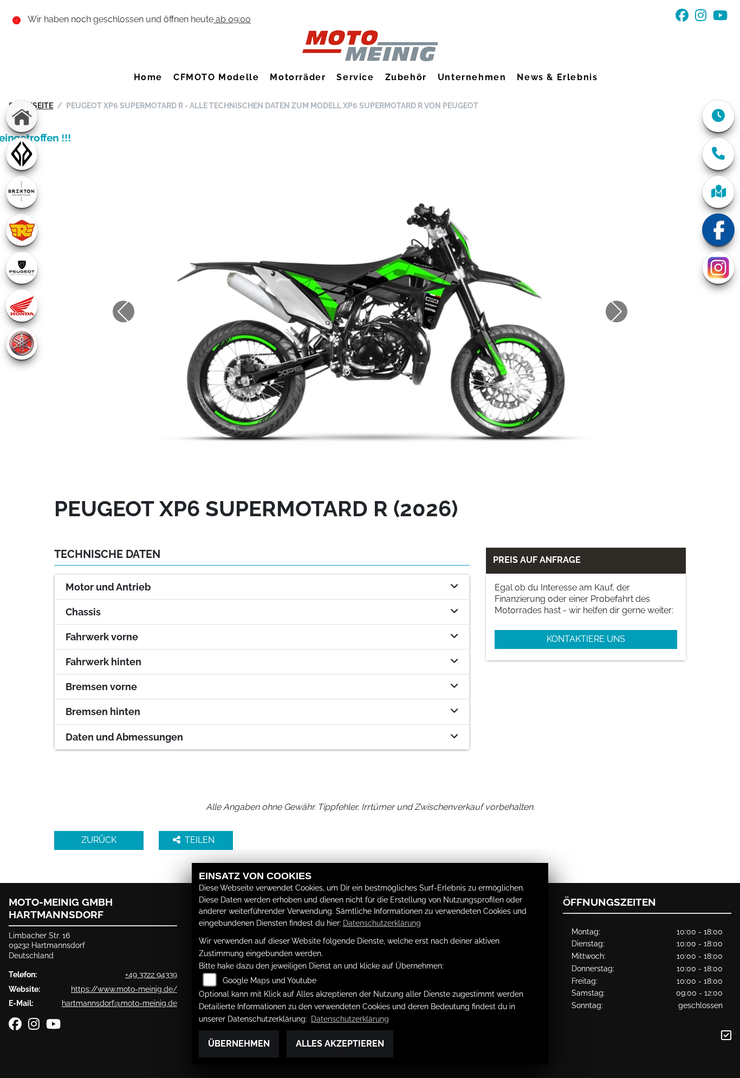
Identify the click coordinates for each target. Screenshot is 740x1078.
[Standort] (718, 192)
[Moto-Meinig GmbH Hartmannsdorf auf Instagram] (704, 17)
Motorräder (298, 77)
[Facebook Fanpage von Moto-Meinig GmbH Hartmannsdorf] (685, 17)
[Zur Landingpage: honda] (21, 305)
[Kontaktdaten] (718, 154)
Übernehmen (239, 1043)
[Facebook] (718, 229)
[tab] (262, 587)
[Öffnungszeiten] (718, 116)
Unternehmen (472, 77)
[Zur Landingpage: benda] (21, 154)
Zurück (98, 840)
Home (148, 77)
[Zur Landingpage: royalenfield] (21, 229)
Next (616, 311)
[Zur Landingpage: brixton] (21, 192)
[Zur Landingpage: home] (21, 116)
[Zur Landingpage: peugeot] (21, 267)
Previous (123, 311)
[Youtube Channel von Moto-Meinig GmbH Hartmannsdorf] (722, 17)
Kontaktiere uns (586, 639)
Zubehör (406, 77)
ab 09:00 (232, 19)
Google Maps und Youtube (269, 980)
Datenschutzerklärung (382, 922)
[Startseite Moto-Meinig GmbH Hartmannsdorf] (370, 45)
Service (355, 77)
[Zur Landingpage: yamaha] (21, 343)
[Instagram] (718, 267)
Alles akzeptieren (340, 1043)
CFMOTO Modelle (216, 77)
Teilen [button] (201, 840)
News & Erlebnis (557, 77)
